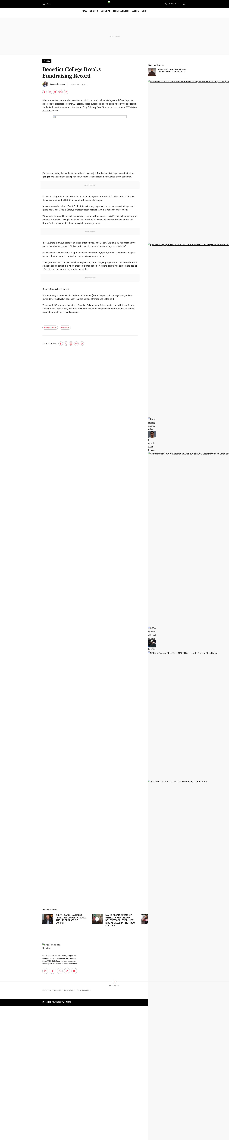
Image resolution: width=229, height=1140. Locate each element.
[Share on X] (50, 92)
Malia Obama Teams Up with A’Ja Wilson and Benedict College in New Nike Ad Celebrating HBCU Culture (120, 920)
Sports (94, 11)
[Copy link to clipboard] (66, 92)
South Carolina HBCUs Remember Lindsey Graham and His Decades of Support (71, 919)
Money (47, 61)
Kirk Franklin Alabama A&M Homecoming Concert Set (172, 70)
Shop (144, 11)
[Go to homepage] (51, 947)
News (84, 11)
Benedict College (82, 104)
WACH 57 (47, 110)
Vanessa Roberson (57, 84)
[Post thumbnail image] (47, 919)
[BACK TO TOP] (114, 981)
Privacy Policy (69, 990)
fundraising (65, 327)
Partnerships (57, 990)
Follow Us (172, 4)
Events (135, 11)
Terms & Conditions (84, 990)
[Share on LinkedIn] (55, 92)
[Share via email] (60, 92)
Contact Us (46, 990)
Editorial (105, 11)
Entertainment (121, 11)
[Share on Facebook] (44, 92)
